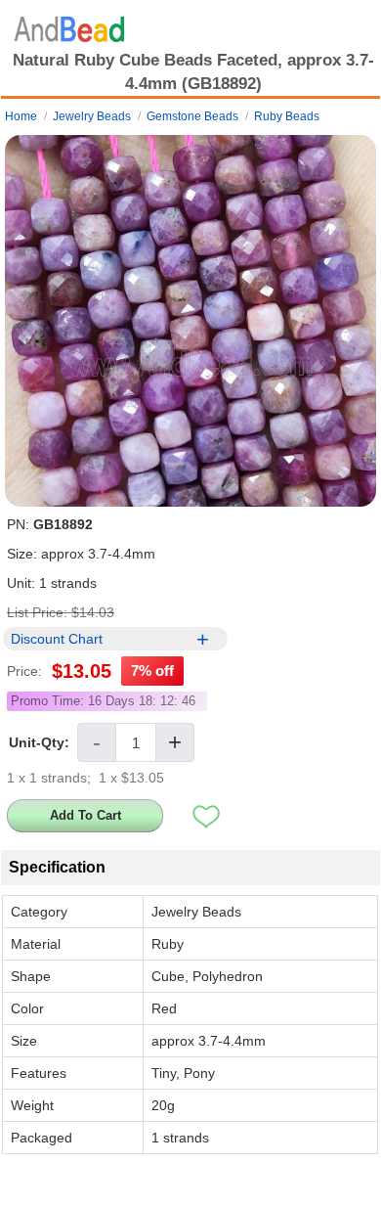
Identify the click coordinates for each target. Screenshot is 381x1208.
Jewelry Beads (92, 116)
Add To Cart (85, 815)
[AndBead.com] (69, 24)
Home (21, 116)
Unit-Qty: (39, 742)
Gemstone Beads (192, 116)
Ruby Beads (286, 116)
